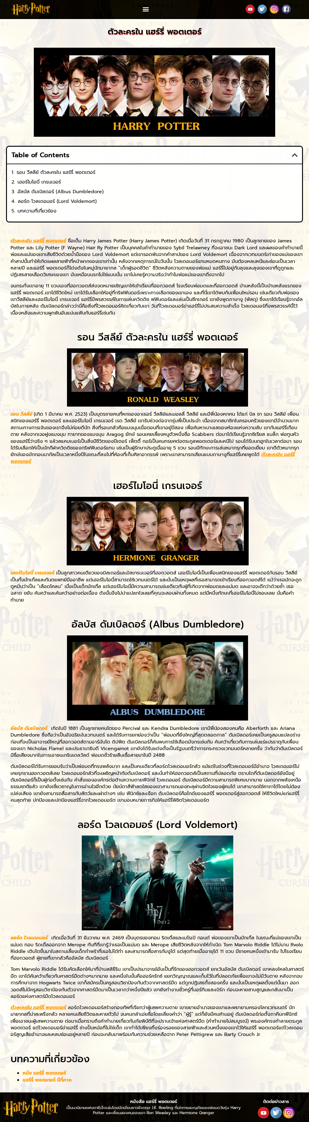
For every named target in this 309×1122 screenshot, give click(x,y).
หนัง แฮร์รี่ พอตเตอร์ (45, 1073)
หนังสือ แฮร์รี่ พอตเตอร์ (153, 1101)
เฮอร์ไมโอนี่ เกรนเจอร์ (39, 182)
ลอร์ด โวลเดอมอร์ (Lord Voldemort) (57, 201)
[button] (146, 9)
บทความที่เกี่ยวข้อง (37, 211)
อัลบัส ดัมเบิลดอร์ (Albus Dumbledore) (61, 191)
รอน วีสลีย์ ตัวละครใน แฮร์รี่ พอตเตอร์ (56, 172)
